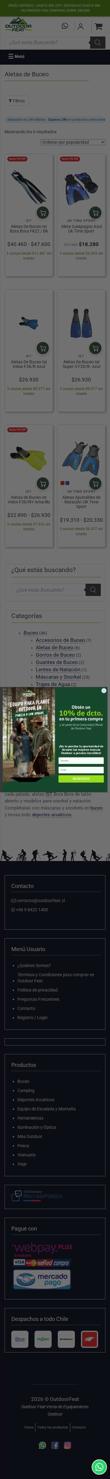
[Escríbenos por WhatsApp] (99, 1467)
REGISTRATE (81, 778)
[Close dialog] (103, 690)
